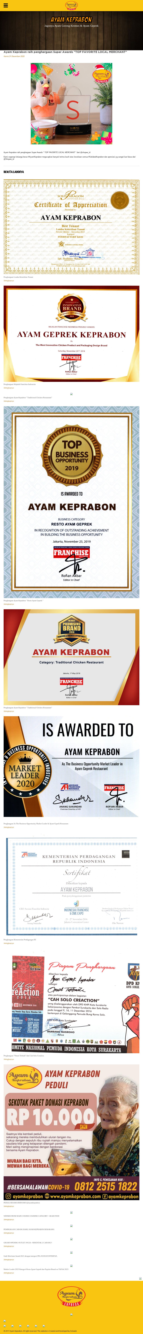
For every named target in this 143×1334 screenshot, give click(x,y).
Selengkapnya (9, 281)
